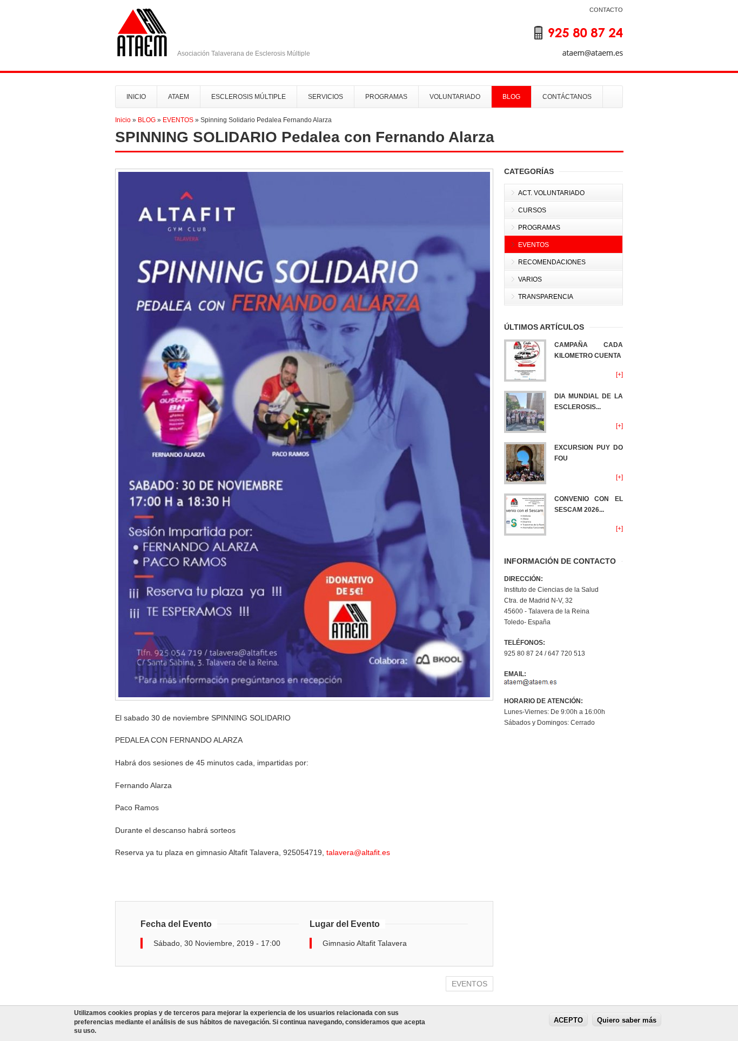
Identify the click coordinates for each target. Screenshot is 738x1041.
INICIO (136, 97)
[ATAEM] (569, 40)
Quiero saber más (626, 1020)
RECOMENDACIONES (552, 262)
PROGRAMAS (386, 97)
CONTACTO (606, 9)
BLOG (511, 97)
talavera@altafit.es (358, 852)
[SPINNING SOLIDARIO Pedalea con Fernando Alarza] (304, 434)
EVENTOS (178, 120)
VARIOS (530, 279)
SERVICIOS (325, 97)
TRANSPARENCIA (545, 297)
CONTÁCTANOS (567, 97)
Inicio (123, 120)
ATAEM (178, 97)
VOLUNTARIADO (455, 97)
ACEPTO (568, 1020)
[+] (619, 374)
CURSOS (532, 210)
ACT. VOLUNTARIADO (551, 193)
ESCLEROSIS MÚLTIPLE (248, 97)
